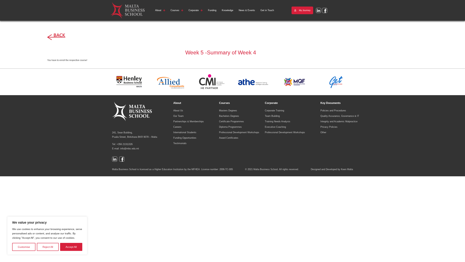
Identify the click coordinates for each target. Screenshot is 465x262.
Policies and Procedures (333, 110)
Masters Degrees (228, 110)
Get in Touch (267, 10)
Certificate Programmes (231, 121)
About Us (178, 110)
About (158, 10)
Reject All (48, 246)
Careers (177, 127)
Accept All (71, 246)
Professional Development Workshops (239, 132)
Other (323, 132)
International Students (184, 132)
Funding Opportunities (184, 137)
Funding (212, 10)
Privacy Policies (328, 127)
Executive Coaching (275, 127)
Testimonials (180, 143)
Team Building (272, 116)
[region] (47, 236)
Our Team (178, 116)
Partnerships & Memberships (188, 121)
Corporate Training (274, 110)
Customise (24, 246)
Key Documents (330, 102)
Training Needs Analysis (277, 121)
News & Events (247, 10)
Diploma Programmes (230, 127)
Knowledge (227, 10)
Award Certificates (228, 137)
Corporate (194, 10)
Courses (175, 10)
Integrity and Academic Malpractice (338, 121)
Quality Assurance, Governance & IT (339, 116)
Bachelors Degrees (229, 116)
